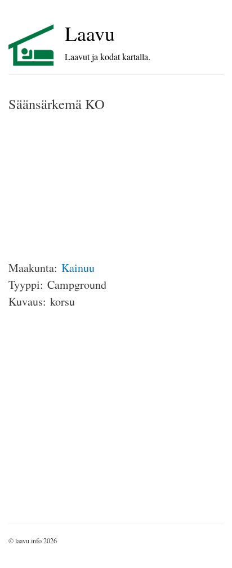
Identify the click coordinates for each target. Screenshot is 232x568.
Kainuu (78, 267)
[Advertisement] (92, 186)
